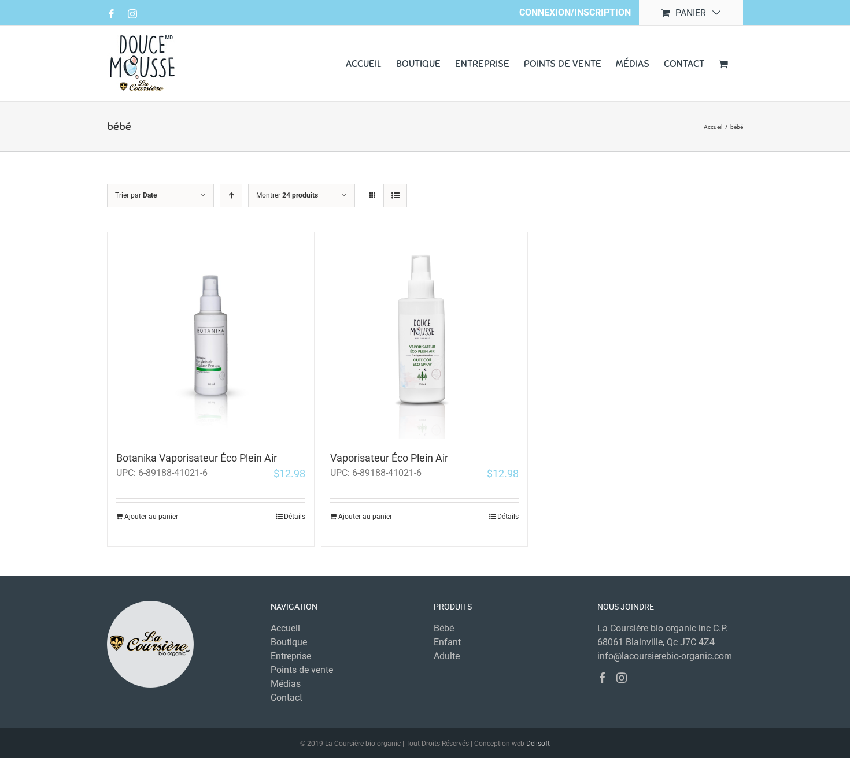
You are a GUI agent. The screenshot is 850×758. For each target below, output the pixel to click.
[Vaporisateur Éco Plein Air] (424, 335)
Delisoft (538, 744)
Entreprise (291, 656)
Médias (286, 683)
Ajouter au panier (151, 516)
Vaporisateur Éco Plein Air (389, 458)
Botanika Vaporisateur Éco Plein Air (196, 458)
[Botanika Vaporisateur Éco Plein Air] (211, 335)
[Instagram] (621, 677)
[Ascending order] (231, 195)
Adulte (447, 656)
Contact (286, 697)
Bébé (444, 628)
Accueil (285, 628)
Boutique (289, 642)
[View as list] (395, 195)
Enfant (447, 642)
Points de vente (302, 669)
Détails (294, 516)
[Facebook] (602, 677)
